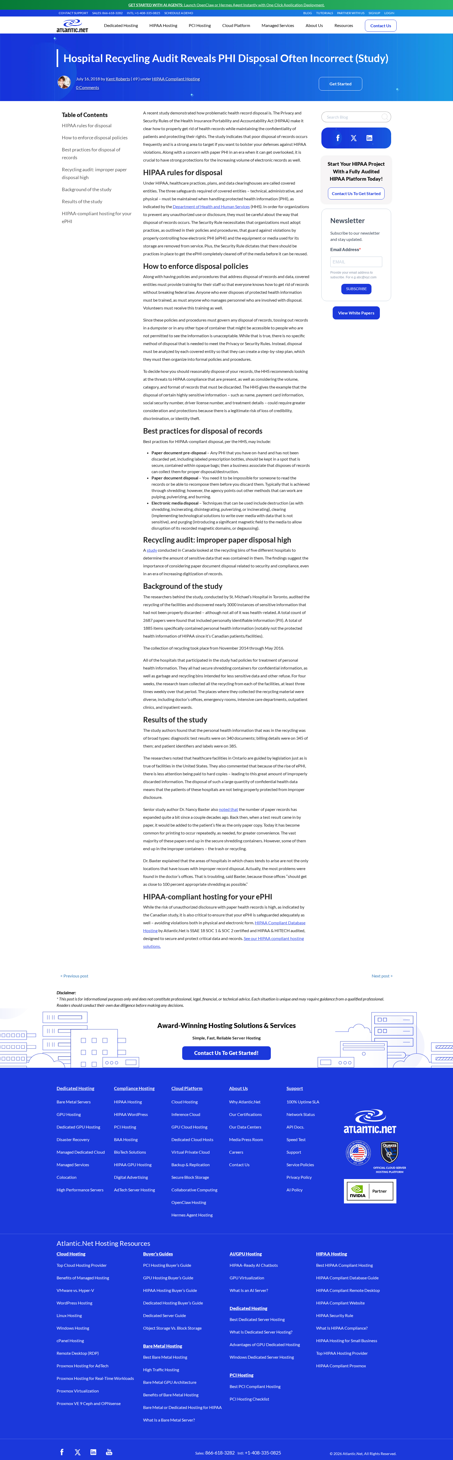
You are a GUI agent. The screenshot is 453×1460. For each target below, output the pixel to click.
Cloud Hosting (184, 1101)
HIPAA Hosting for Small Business (346, 1340)
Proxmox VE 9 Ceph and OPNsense (89, 1403)
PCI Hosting (125, 1126)
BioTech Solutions (130, 1151)
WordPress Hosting (74, 1302)
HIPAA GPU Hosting (133, 1164)
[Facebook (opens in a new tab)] (62, 1452)
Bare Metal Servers (74, 1101)
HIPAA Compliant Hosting (176, 78)
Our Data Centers (245, 1126)
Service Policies (300, 1164)
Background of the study (86, 189)
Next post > (382, 975)
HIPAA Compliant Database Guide (347, 1277)
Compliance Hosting (134, 1088)
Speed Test (296, 1139)
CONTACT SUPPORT (73, 13)
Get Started (341, 83)
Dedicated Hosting (75, 1088)
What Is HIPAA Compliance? (342, 1327)
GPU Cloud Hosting (189, 1126)
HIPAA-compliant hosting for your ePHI (97, 217)
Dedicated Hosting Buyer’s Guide (173, 1302)
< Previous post (74, 975)
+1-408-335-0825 (263, 1453)
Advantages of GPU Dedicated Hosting (265, 1344)
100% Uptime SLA (303, 1101)
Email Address (344, 249)
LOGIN (389, 13)
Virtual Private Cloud (190, 1151)
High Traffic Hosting (161, 1369)
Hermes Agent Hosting (192, 1214)
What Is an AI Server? (249, 1290)
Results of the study (82, 201)
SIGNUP (374, 13)
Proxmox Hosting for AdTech (83, 1365)
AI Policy (295, 1189)
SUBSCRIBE (356, 289)
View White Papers (356, 312)
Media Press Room (246, 1139)
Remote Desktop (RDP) (78, 1353)
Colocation (67, 1177)
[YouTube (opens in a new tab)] (109, 1452)
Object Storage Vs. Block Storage (172, 1327)
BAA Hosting (126, 1139)
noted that (228, 809)
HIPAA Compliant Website (340, 1302)
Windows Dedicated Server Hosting (262, 1356)
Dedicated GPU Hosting (78, 1126)
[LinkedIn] (369, 138)
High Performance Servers (80, 1189)
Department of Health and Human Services (211, 206)
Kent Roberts (118, 78)
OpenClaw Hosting (188, 1202)
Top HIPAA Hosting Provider (342, 1353)
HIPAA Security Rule (334, 1315)
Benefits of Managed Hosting (83, 1277)
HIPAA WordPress (131, 1114)
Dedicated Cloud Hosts (192, 1139)
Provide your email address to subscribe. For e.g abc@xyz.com (353, 275)
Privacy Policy (299, 1177)
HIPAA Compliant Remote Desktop (348, 1290)
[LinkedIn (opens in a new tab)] (93, 1452)
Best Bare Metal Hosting (165, 1356)
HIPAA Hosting (128, 1101)
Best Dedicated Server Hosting (257, 1319)
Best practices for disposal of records (91, 153)
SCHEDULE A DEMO (178, 13)
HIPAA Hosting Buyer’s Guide (170, 1290)
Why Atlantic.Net (245, 1101)
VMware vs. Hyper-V (75, 1290)
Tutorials (324, 13)
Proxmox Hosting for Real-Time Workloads (95, 1378)
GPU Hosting (69, 1114)
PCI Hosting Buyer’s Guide (167, 1265)
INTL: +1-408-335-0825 (143, 13)
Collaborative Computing (194, 1189)
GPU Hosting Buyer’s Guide (168, 1277)
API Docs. (295, 1126)
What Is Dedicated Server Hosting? (261, 1331)
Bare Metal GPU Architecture (169, 1382)
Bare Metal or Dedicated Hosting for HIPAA (182, 1407)
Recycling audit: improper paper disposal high (94, 173)
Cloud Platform (186, 1088)
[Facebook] (338, 138)
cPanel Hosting (70, 1340)
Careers (236, 1151)
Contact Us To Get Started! (226, 1053)
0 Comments (87, 87)
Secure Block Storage (190, 1177)
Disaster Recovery (73, 1139)
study (152, 550)
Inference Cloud (185, 1114)
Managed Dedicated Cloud (81, 1151)
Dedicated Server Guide (164, 1315)
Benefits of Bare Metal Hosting (170, 1394)
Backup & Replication (190, 1164)
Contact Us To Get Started (356, 193)
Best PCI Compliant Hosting (255, 1386)
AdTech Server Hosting (134, 1189)
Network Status (301, 1114)
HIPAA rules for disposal (87, 125)
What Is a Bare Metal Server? (169, 1419)
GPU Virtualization (247, 1277)
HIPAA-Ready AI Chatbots (254, 1265)
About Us (238, 1088)
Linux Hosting (69, 1315)
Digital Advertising (131, 1177)
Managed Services (73, 1164)
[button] (121, 26)
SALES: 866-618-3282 (107, 13)
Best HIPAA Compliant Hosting (344, 1265)
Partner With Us (350, 13)
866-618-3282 (220, 1453)
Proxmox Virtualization (78, 1390)
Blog (307, 13)
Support (295, 1088)
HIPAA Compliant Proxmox (341, 1365)
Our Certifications (245, 1114)
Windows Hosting (73, 1327)
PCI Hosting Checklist (249, 1398)
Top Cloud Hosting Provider (82, 1265)
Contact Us (380, 25)
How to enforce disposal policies (95, 137)
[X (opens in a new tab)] (77, 1452)
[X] (353, 138)
